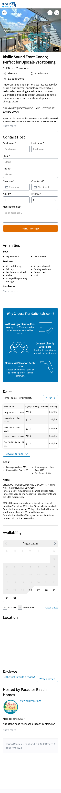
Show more (9, 125)
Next (56, 30)
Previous (5, 30)
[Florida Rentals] (9, 7)
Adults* (7, 194)
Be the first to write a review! (19, 677)
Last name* (37, 143)
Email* (6, 155)
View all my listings (30, 700)
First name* (9, 143)
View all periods (14, 453)
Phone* (7, 168)
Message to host (12, 206)
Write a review (47, 679)
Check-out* (37, 181)
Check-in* (8, 181)
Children (36, 194)
